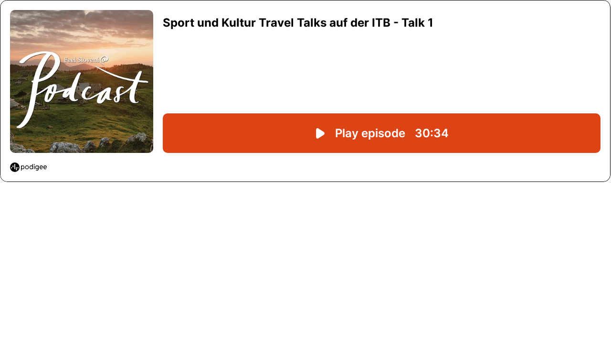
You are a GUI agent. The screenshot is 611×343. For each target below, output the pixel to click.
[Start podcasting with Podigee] (28, 167)
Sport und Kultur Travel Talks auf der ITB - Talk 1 (298, 23)
